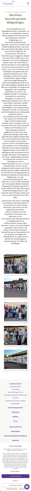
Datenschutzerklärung (9, 465)
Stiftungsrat (15, 412)
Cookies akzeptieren (15, 476)
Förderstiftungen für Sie (15, 392)
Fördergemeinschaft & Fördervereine (15, 395)
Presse (15, 421)
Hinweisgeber (15, 431)
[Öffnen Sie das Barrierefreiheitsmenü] (26, 486)
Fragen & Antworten (15, 427)
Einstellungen (15, 467)
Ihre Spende (15, 389)
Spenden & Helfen (15, 384)
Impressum (21, 488)
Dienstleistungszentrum (15, 407)
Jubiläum (15, 416)
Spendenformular (15, 386)
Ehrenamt (15, 398)
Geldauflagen (15, 403)
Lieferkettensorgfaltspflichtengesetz (15, 436)
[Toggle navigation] (28, 3)
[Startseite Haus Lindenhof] (8, 3)
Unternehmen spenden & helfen (15, 401)
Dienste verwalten (15, 471)
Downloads (15, 440)
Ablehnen (15, 481)
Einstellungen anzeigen (15, 485)
